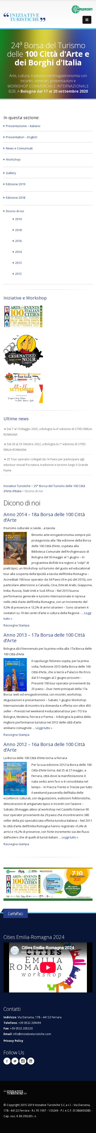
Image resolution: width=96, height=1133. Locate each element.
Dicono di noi (15, 211)
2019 (18, 219)
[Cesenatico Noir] (23, 349)
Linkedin (30, 1061)
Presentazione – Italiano (23, 126)
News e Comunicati (19, 148)
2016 (18, 241)
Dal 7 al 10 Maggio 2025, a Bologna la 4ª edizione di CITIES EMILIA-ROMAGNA (48, 431)
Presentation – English (21, 137)
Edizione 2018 (15, 197)
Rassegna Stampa (16, 625)
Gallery (11, 173)
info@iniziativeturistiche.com (32, 1034)
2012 (18, 274)
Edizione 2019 (15, 184)
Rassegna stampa (16, 844)
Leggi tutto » (44, 728)
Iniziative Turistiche (17, 486)
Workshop (13, 159)
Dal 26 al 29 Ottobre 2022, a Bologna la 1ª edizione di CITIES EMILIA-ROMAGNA (44, 446)
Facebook (6, 1061)
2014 (18, 252)
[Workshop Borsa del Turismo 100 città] (23, 316)
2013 (18, 263)
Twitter (14, 1061)
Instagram (22, 1061)
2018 (18, 230)
